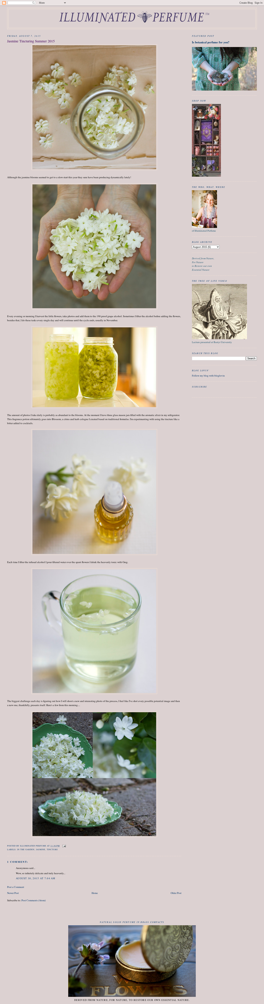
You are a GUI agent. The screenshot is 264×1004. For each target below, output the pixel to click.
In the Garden (25, 849)
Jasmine (40, 849)
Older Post (176, 893)
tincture (52, 849)
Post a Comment (15, 887)
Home (95, 893)
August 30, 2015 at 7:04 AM (35, 878)
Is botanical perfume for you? (210, 42)
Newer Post (13, 893)
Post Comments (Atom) (33, 900)
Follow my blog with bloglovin (208, 375)
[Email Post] (64, 845)
